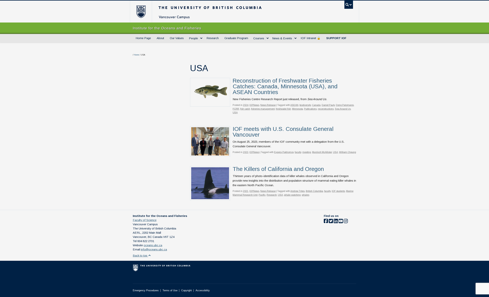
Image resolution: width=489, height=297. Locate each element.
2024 (245, 105)
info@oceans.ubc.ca (154, 249)
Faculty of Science (144, 220)
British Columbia (314, 191)
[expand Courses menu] (267, 38)
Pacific (262, 195)
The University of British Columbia (141, 12)
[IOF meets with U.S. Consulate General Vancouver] (210, 141)
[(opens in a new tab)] (210, 183)
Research (212, 38)
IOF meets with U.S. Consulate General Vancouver (283, 132)
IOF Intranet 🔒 (311, 38)
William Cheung (347, 152)
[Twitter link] (331, 221)
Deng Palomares (345, 105)
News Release (268, 105)
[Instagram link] (346, 221)
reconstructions (326, 109)
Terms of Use (170, 290)
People (193, 38)
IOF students (338, 191)
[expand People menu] (201, 38)
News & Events (282, 38)
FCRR (236, 109)
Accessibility (203, 290)
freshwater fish (283, 109)
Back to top (140, 255)
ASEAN (294, 105)
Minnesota (297, 109)
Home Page (143, 38)
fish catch (245, 109)
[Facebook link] (326, 221)
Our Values (177, 38)
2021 (245, 191)
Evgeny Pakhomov (284, 152)
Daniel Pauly (328, 105)
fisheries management (263, 109)
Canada (316, 105)
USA (235, 112)
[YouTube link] (341, 221)
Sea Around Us (343, 109)
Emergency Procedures (146, 290)
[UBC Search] (348, 5)
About (160, 38)
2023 (245, 152)
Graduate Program (236, 38)
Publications (310, 109)
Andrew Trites (297, 191)
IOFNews (254, 105)
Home (136, 55)
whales (305, 195)
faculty (298, 152)
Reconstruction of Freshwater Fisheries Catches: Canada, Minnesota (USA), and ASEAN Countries (285, 86)
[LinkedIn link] (336, 221)
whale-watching (292, 195)
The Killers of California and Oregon (278, 169)
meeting (306, 152)
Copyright (186, 290)
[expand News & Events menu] (295, 38)
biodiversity (305, 105)
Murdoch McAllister (322, 152)
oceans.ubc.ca (153, 245)
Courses (258, 38)
